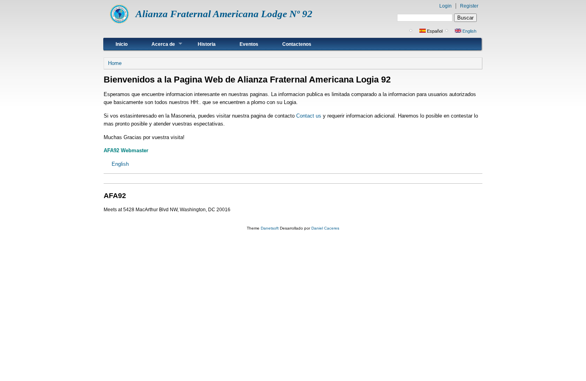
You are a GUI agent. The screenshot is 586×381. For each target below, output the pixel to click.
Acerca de (157, 44)
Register (469, 6)
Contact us (308, 116)
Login (445, 6)
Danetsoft (270, 228)
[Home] (120, 22)
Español (434, 31)
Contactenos (296, 44)
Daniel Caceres (325, 228)
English (468, 31)
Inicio (122, 44)
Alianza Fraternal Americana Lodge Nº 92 (224, 13)
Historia (207, 44)
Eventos (249, 44)
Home (115, 63)
